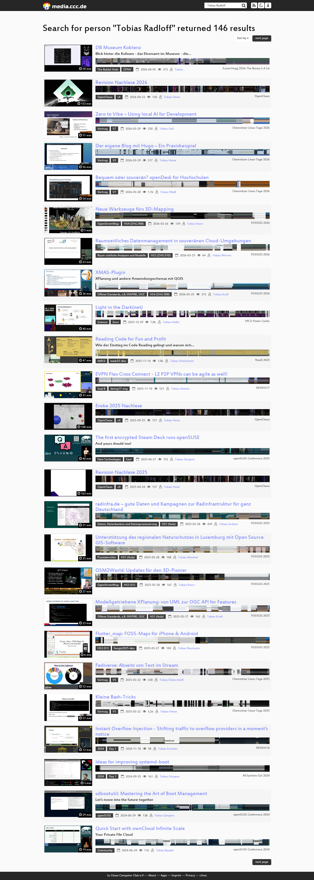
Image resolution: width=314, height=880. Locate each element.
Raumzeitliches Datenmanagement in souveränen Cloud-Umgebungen (173, 241)
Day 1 (112, 749)
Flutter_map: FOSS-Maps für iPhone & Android (146, 634)
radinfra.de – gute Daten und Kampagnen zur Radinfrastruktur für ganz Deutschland (173, 507)
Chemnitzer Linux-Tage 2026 (251, 128)
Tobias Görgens (185, 459)
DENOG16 (263, 748)
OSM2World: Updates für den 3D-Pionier (141, 571)
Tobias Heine (168, 160)
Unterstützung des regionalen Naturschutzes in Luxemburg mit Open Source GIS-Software (179, 540)
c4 (118, 97)
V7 (114, 129)
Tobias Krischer (168, 749)
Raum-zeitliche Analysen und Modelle (121, 255)
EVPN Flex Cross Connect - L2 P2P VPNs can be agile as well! (161, 374)
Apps (164, 875)
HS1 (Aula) (169, 524)
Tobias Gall (167, 129)
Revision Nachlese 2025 (121, 473)
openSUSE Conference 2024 (251, 814)
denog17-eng (119, 389)
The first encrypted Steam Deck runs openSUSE (147, 438)
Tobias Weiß (168, 192)
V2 (114, 160)
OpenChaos (104, 97)
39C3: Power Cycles (257, 321)
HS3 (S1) (129, 585)
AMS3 (101, 361)
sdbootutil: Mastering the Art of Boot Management (151, 794)
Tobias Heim (172, 97)
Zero (115, 322)
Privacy (190, 875)
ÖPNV (127, 69)
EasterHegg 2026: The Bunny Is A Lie (246, 68)
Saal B (101, 389)
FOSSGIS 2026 (260, 223)
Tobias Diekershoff (171, 680)
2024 (100, 749)
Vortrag (102, 129)
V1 (114, 711)
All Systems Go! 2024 (256, 775)
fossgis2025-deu (124, 648)
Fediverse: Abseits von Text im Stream (136, 666)
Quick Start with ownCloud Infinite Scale (140, 829)
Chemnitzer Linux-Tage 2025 (251, 679)
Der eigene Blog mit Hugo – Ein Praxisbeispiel (145, 146)
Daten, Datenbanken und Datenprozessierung (127, 524)
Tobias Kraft (221, 294)
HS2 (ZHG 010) (161, 255)
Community (104, 850)
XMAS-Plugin (110, 273)
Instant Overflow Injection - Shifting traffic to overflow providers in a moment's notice (181, 732)
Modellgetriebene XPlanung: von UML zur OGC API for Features (165, 602)
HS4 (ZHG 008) (134, 224)
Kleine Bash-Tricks (115, 697)
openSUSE (104, 815)
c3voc (203, 875)
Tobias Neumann (189, 648)
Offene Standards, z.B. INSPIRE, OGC (121, 294)
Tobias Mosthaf (188, 557)
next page (261, 38)
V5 (114, 680)
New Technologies (109, 459)
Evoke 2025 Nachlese (118, 406)
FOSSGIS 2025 (260, 523)
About (152, 875)
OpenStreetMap (108, 224)
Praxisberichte (106, 557)
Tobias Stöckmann (182, 361)
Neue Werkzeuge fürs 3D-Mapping (134, 209)
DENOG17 (263, 388)
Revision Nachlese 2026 (121, 83)
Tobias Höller (171, 322)
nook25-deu (118, 361)
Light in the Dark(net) (119, 308)
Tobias (179, 69)
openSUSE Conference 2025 (251, 458)
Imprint (176, 875)
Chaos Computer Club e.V (127, 875)
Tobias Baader (165, 850)
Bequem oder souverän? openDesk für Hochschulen (152, 178)
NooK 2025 (262, 360)
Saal (128, 459)
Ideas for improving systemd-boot (132, 762)
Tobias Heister (180, 389)
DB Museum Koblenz (118, 48)
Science (102, 322)
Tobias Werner (221, 255)
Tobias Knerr (195, 224)
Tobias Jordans (228, 524)
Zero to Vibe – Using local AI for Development (146, 114)
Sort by (242, 38)
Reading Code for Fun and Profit (130, 339)
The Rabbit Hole (107, 69)
